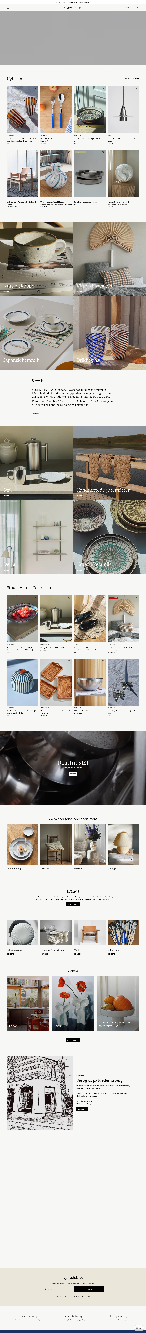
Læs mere (35, 413)
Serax (57, 1026)
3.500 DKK (43, 206)
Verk (8, 199)
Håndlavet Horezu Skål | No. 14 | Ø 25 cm (88, 140)
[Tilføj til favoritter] (35, 89)
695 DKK (77, 143)
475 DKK (9, 715)
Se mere (6, 291)
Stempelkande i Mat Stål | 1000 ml (53, 648)
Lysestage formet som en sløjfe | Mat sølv (122, 712)
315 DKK (9, 652)
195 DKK (77, 204)
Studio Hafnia (11, 135)
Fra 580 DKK (112, 652)
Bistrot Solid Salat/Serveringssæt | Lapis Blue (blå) (56, 140)
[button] (125, 8)
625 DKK (43, 650)
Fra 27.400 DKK (12, 206)
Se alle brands (73, 904)
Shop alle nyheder (132, 78)
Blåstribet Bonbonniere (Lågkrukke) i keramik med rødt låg (21, 712)
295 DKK (110, 715)
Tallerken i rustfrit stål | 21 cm (85, 202)
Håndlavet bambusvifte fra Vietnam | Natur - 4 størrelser (122, 649)
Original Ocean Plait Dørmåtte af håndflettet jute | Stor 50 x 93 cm (86, 649)
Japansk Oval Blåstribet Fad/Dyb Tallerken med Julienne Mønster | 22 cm (22, 649)
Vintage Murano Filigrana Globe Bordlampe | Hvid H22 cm (120, 203)
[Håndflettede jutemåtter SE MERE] (73, 38)
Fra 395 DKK (44, 715)
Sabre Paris (43, 135)
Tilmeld (89, 1289)
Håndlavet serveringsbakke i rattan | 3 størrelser (55, 712)
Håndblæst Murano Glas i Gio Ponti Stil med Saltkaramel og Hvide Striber (22, 140)
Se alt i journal (73, 1040)
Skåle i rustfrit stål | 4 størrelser (86, 711)
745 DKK (77, 652)
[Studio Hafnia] (73, 8)
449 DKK (43, 143)
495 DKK (9, 143)
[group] (73, 2)
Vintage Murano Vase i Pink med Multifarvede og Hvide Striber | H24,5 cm (56, 203)
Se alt (137, 587)
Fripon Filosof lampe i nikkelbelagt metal (121, 140)
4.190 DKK (111, 143)
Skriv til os (82, 1109)
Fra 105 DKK (78, 713)
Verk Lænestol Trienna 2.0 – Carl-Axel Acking (21, 203)
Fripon (110, 135)
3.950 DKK (111, 206)
